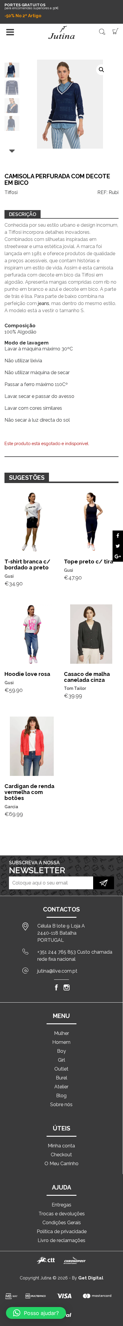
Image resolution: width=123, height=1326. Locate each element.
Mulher (61, 1033)
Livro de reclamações (61, 1240)
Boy (61, 1051)
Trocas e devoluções (62, 1214)
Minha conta (61, 1146)
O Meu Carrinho (61, 1163)
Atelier (61, 1087)
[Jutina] (61, 32)
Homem (61, 1042)
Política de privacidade (62, 1231)
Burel (61, 1078)
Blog (61, 1095)
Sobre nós (61, 1104)
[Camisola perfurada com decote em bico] (118, 536)
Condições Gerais (61, 1222)
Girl (61, 1060)
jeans (43, 303)
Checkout (61, 1154)
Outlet (61, 1069)
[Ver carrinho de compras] (116, 31)
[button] (101, 69)
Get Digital (90, 1278)
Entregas (61, 1205)
